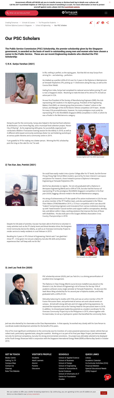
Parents (35, 366)
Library (88, 358)
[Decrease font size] (92, 24)
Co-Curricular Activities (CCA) (96, 363)
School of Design (65, 363)
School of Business (66, 360)
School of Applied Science (69, 358)
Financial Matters (92, 366)
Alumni (35, 363)
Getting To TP (10, 360)
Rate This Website (12, 371)
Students (35, 358)
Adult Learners (37, 360)
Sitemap (8, 368)
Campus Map (10, 363)
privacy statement (33, 394)
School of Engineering (67, 366)
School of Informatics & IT (69, 374)
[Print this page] (102, 24)
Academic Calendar (93, 360)
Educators (36, 368)
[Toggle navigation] (106, 13)
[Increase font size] (98, 24)
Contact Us (9, 366)
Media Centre (10, 358)
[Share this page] (107, 24)
